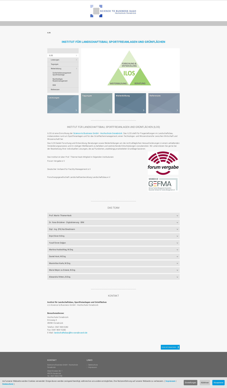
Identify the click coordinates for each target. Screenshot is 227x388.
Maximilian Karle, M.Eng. (60, 263)
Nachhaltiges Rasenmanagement (60, 80)
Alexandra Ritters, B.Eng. (60, 277)
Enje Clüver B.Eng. (57, 236)
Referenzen (55, 89)
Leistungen (55, 60)
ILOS (113, 11)
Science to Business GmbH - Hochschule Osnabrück (97, 133)
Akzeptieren (218, 382)
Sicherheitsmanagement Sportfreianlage (62, 74)
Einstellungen (190, 382)
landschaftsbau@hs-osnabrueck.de (70, 332)
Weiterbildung (56, 68)
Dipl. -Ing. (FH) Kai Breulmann (62, 229)
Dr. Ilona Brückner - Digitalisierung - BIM (66, 222)
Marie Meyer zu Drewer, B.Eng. (62, 270)
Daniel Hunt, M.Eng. (57, 256)
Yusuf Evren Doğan (57, 242)
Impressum (170, 381)
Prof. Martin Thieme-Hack (60, 215)
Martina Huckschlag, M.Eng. (61, 249)
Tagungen (54, 64)
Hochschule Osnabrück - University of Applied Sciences (172, 17)
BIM (54, 85)
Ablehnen (205, 382)
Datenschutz (7, 384)
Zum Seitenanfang (169, 347)
